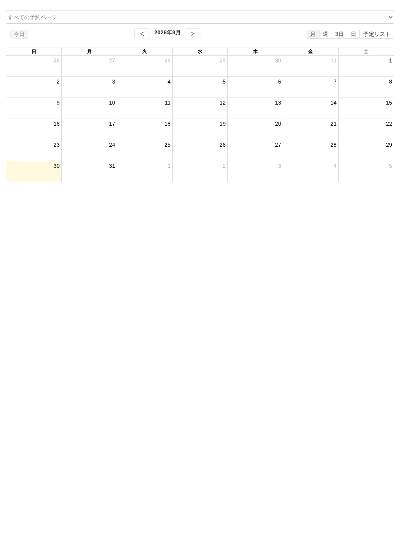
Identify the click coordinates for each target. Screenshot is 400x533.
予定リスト (377, 34)
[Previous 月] (142, 33)
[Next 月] (192, 33)
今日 (19, 34)
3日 (339, 34)
